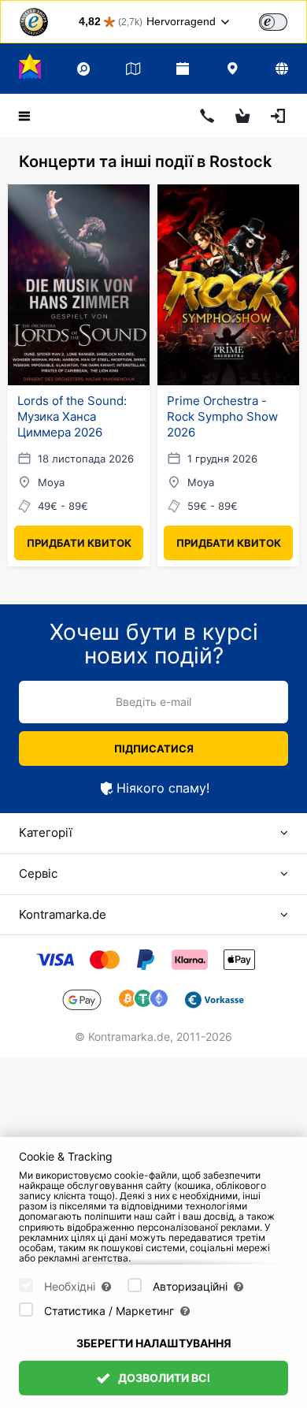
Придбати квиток (79, 543)
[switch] (273, 22)
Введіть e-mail (153, 701)
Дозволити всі (163, 1377)
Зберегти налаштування (153, 1343)
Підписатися (154, 748)
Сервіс (38, 873)
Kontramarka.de (62, 914)
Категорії (45, 832)
